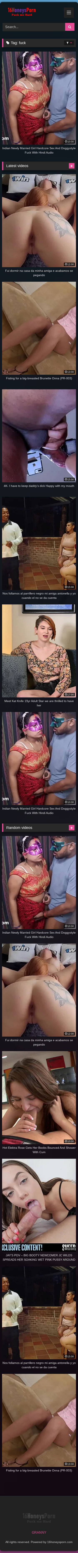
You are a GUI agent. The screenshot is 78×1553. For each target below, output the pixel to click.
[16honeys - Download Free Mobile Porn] (32, 12)
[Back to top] (65, 1541)
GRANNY (39, 1532)
